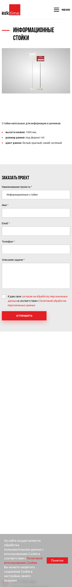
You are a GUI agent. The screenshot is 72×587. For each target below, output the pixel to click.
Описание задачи (12, 259)
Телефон (7, 241)
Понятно (57, 560)
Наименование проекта (16, 186)
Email (5, 223)
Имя (4, 205)
